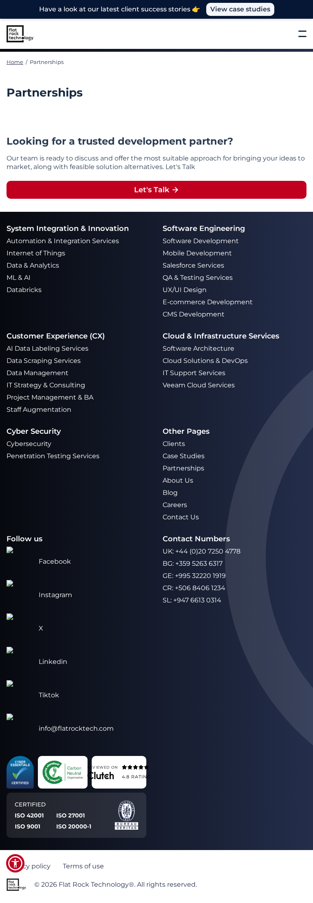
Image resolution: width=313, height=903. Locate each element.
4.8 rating (136, 776)
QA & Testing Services (198, 277)
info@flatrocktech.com (76, 728)
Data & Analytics (34, 265)
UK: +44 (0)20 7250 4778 (201, 551)
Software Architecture (198, 348)
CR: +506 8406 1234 (194, 588)
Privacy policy (29, 866)
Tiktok (49, 695)
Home (15, 62)
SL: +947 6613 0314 (192, 600)
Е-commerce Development (208, 302)
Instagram (55, 595)
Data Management (37, 373)
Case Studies (184, 456)
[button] (15, 863)
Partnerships (183, 468)
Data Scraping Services (44, 361)
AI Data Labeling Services (47, 348)
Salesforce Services (193, 265)
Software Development (201, 241)
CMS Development (194, 314)
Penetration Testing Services (53, 456)
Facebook (55, 561)
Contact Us (181, 517)
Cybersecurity (29, 444)
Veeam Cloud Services (199, 385)
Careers (175, 505)
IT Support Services (194, 373)
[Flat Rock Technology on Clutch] (100, 775)
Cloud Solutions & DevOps (206, 361)
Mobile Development (197, 253)
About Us (178, 480)
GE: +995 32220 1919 (194, 576)
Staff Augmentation (39, 409)
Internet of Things (37, 253)
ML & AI (19, 277)
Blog (170, 493)
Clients (174, 444)
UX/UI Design (185, 290)
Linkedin (53, 662)
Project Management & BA (50, 397)
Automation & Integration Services (64, 241)
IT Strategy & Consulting (47, 385)
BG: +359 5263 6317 (193, 563)
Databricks (24, 290)
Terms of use (83, 866)
